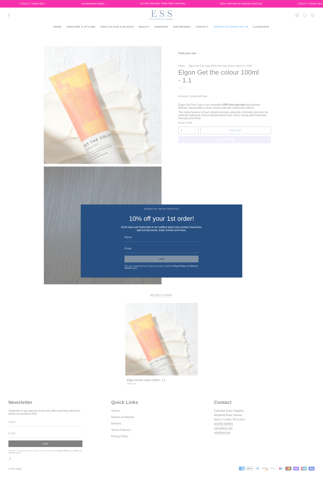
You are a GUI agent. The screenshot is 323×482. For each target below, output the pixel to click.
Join (161, 259)
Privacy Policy (179, 266)
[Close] (237, 209)
